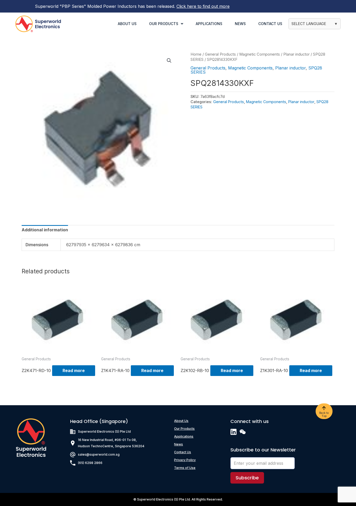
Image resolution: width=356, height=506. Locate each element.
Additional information (45, 229)
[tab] (45, 229)
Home (196, 54)
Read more (74, 370)
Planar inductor (296, 54)
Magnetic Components (259, 54)
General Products (220, 54)
